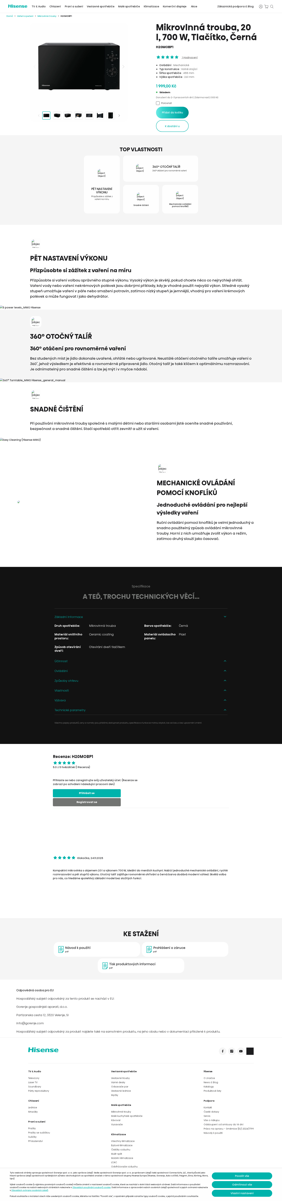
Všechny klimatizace (123, 1141)
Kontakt (208, 1107)
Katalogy (209, 1086)
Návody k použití (213, 1133)
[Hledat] (272, 6)
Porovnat (166, 103)
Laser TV (33, 1082)
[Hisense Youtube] (241, 1051)
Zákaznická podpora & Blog (235, 6)
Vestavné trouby (120, 1078)
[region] (79, 67)
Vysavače (117, 1124)
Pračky (32, 1128)
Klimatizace (151, 6)
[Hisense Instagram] (231, 1051)
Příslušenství (35, 1141)
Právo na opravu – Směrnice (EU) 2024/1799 (229, 1128)
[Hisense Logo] (84, 1052)
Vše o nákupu (211, 1120)
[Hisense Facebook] (222, 1051)
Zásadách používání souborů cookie (91, 1187)
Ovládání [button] (61, 671)
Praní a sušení (74, 6)
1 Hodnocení (189, 57)
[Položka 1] (46, 115)
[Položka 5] (89, 115)
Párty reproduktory (38, 1090)
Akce (194, 6)
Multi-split (116, 1153)
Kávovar (116, 1120)
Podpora (209, 1100)
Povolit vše (242, 1176)
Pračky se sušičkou (39, 1132)
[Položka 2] (57, 115)
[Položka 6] (100, 115)
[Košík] (266, 6)
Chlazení (55, 6)
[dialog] (141, 1184)
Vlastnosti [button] (62, 690)
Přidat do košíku (172, 112)
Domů (10, 16)
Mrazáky (33, 1111)
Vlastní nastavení (242, 1193)
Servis (207, 1116)
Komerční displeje (174, 6)
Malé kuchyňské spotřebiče (126, 1116)
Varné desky (118, 1082)
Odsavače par (119, 1086)
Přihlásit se (87, 793)
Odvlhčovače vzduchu (124, 1166)
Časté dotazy (211, 1111)
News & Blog (211, 1082)
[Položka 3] (68, 115)
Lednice (32, 1107)
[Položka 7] (111, 115)
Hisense (208, 1071)
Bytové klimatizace (122, 1145)
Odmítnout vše (242, 1184)
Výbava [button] (60, 700)
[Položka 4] (78, 115)
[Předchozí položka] (35, 66)
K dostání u (172, 126)
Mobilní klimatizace (122, 1158)
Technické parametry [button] (70, 710)
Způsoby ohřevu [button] (66, 681)
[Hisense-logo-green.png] (17, 6)
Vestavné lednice (121, 1090)
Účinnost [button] (61, 661)
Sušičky (32, 1137)
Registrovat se (87, 802)
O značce (209, 1078)
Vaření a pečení (25, 16)
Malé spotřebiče (129, 6)
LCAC (114, 1162)
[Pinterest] (250, 1051)
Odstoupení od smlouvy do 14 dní (223, 1124)
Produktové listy (212, 1090)
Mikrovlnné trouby (47, 16)
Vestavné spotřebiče (100, 6)
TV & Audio (39, 6)
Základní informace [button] (69, 617)
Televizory (33, 1078)
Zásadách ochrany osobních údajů (29, 1190)
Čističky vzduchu (120, 1149)
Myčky (114, 1095)
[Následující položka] (123, 66)
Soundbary (34, 1086)
